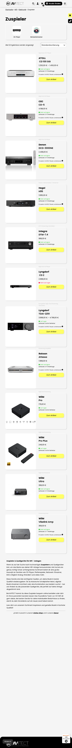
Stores (56, 613)
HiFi (16, 10)
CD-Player (16, 37)
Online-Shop (38, 613)
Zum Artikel (51, 79)
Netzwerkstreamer (36, 37)
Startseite (9, 10)
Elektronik (22, 10)
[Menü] (69, 735)
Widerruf (7, 741)
